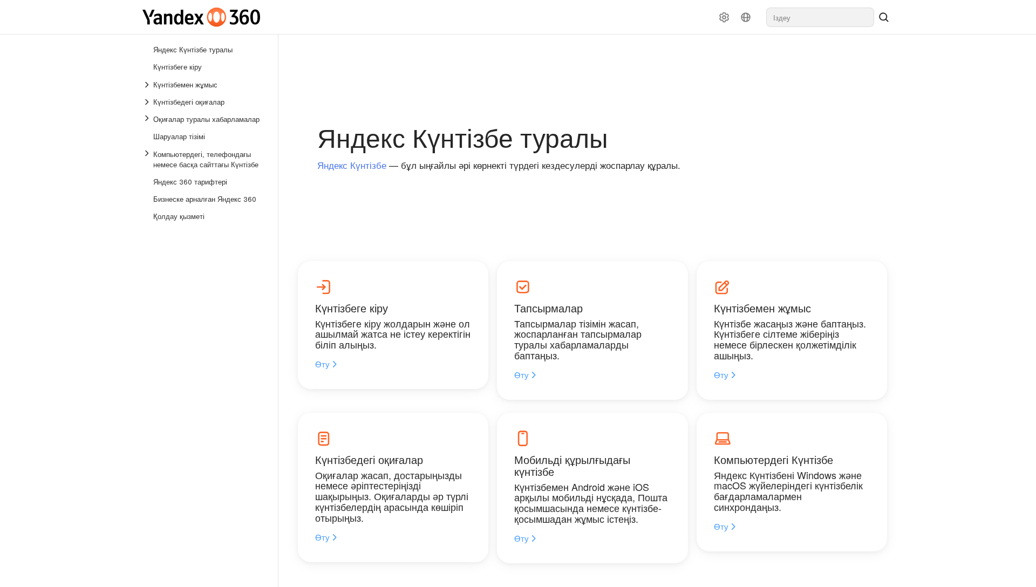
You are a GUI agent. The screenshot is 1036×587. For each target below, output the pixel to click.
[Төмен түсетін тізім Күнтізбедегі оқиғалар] (147, 102)
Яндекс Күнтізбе (351, 165)
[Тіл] (745, 17)
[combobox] (820, 17)
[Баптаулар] (724, 17)
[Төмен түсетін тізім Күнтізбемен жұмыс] (147, 84)
